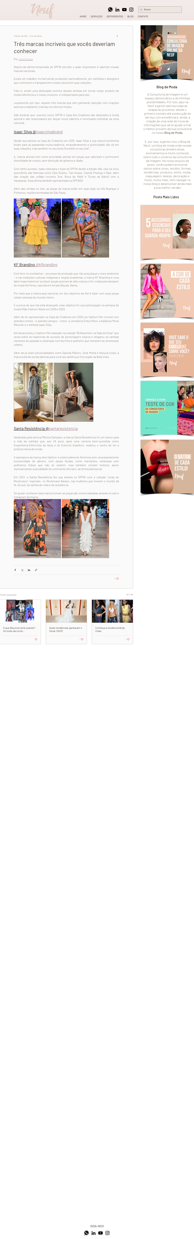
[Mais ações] (117, 36)
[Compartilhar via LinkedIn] (29, 570)
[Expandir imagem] (37, 228)
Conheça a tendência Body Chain (110, 629)
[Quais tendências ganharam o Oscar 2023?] (66, 611)
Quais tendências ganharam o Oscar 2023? (65, 629)
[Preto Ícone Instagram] (131, 9)
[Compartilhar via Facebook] (15, 570)
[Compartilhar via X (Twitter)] (22, 570)
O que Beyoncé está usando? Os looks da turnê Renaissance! (19, 629)
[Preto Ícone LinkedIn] (117, 9)
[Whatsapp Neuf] (110, 9)
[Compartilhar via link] (36, 570)
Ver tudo (129, 594)
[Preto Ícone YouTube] (124, 9)
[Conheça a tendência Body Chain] (112, 611)
